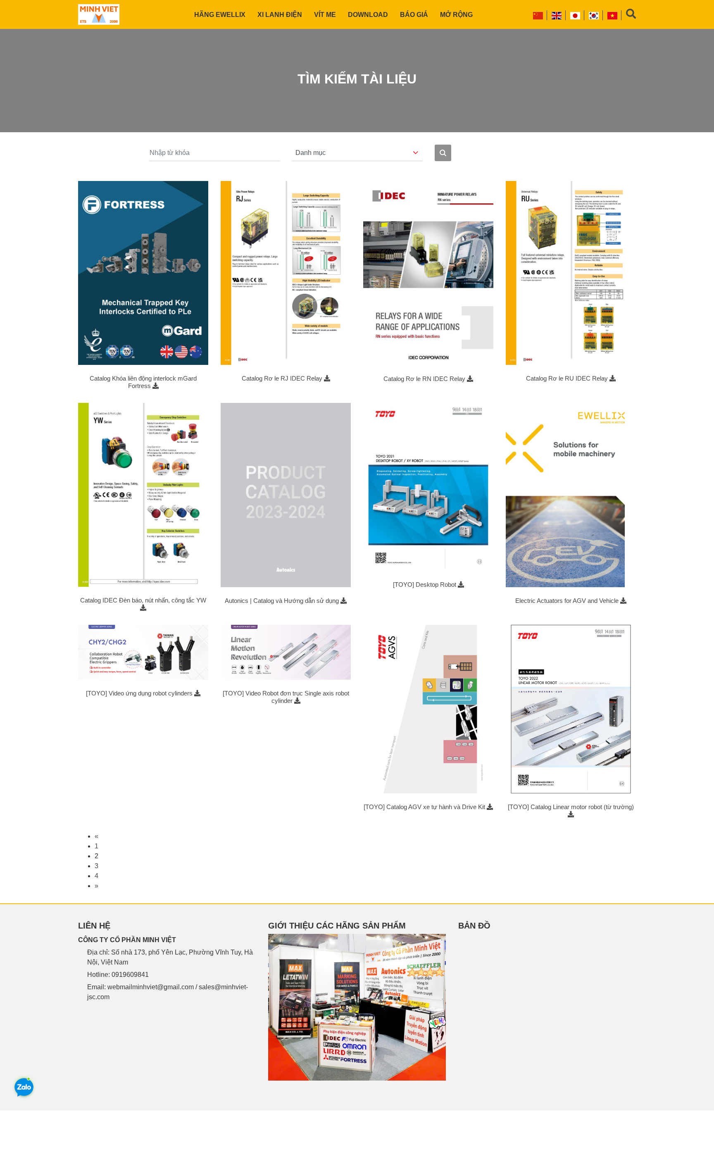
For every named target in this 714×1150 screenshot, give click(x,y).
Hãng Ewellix (219, 14)
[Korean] (594, 15)
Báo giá (414, 14)
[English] (557, 15)
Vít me (325, 14)
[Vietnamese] (612, 15)
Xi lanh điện (279, 14)
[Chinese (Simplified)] (538, 15)
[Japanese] (575, 15)
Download (368, 14)
